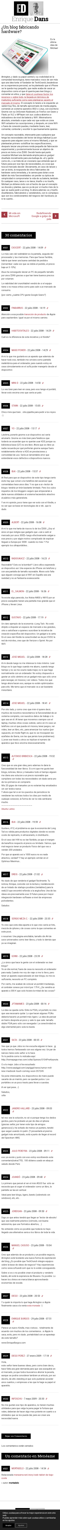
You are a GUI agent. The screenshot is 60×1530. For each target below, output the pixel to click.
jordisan (17, 1211)
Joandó (16, 1177)
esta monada (33, 1305)
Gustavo (16, 617)
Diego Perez (18, 1355)
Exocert (16, 247)
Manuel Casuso (20, 1245)
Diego (15, 1295)
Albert (15, 522)
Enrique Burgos (20, 1318)
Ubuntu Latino (8, 809)
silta (14, 1039)
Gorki (15, 956)
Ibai (13, 471)
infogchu (17, 1398)
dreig (14, 874)
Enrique (30, 19)
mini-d (15, 382)
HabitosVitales (20, 330)
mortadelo (18, 1468)
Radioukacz (18, 558)
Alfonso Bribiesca (22, 756)
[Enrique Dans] (30, 8)
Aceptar (8, 1525)
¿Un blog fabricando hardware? (20, 29)
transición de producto (35, 314)
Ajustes (21, 1525)
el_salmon (18, 591)
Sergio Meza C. (20, 918)
